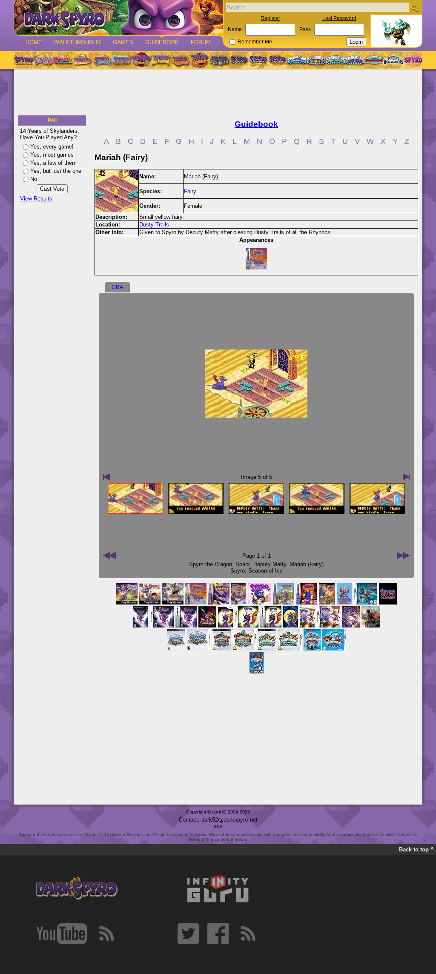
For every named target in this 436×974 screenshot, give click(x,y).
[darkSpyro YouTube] (61, 933)
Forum (201, 42)
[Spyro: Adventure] (160, 60)
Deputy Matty (269, 564)
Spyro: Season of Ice (256, 570)
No (33, 179)
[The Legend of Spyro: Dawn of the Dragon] (278, 60)
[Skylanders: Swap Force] (335, 60)
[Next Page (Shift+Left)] (109, 555)
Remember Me (255, 41)
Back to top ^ (416, 849)
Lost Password (339, 18)
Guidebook (162, 42)
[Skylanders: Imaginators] (393, 60)
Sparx (242, 564)
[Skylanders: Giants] (316, 60)
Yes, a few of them (53, 163)
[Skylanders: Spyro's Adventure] (297, 60)
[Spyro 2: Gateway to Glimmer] (62, 60)
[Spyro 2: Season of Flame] (121, 60)
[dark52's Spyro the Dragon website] (118, 17)
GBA (117, 287)
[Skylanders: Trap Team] (354, 60)
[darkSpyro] (76, 889)
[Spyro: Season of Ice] (102, 60)
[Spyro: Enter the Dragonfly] (141, 60)
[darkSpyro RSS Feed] (106, 933)
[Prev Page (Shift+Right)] (403, 555)
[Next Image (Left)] (106, 476)
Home (34, 42)
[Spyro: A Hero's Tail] (199, 60)
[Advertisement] (218, 93)
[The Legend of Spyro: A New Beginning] (239, 60)
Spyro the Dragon (210, 564)
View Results (36, 198)
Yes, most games (52, 155)
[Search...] (414, 7)
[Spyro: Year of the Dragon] (82, 60)
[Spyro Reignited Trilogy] (23, 60)
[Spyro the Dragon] (43, 60)
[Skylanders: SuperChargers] (374, 60)
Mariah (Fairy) (307, 564)
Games (123, 42)
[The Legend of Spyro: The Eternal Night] (258, 60)
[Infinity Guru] (218, 889)
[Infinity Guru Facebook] (218, 933)
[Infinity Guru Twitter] (188, 933)
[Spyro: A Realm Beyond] (412, 60)
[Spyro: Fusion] (180, 60)
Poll (52, 120)
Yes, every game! (52, 146)
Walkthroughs (77, 42)
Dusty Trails (154, 224)
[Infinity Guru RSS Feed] (247, 933)
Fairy (190, 191)
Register (270, 18)
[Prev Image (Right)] (406, 476)
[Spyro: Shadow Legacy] (219, 60)
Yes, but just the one (55, 171)
